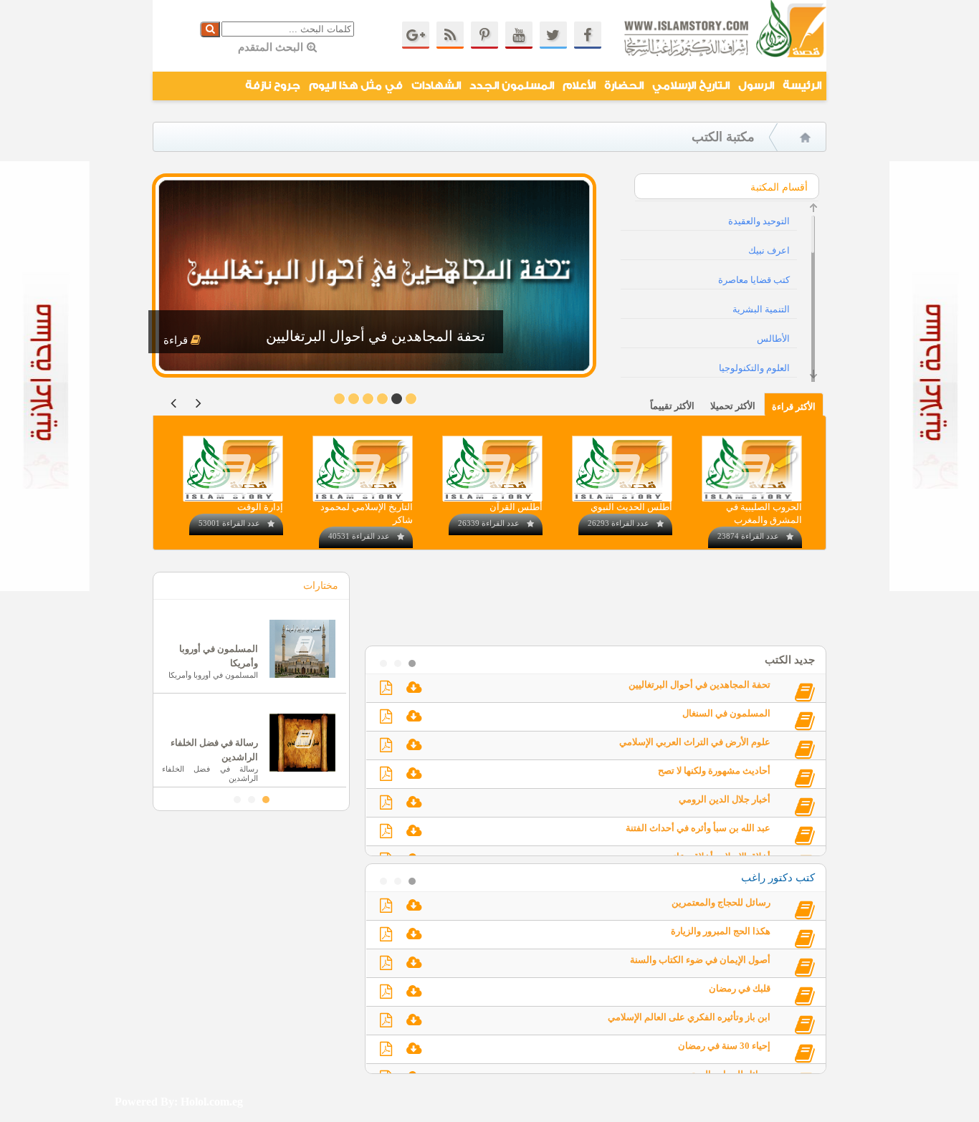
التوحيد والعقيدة (759, 221)
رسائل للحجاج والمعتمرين (721, 902)
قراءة (177, 340)
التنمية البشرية (761, 309)
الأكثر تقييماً (672, 406)
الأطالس (773, 338)
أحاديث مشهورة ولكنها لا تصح (714, 770)
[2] (382, 398)
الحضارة (624, 86)
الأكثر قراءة (794, 406)
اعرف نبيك (769, 250)
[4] (353, 398)
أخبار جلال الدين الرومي (724, 799)
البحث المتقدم (270, 47)
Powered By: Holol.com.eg (179, 1101)
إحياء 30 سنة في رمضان (724, 1045)
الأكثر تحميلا (732, 406)
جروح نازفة (272, 86)
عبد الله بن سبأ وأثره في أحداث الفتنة (698, 828)
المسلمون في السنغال (726, 713)
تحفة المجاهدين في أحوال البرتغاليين (699, 684)
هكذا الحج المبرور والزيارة (720, 931)
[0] (411, 398)
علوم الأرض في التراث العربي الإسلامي (694, 742)
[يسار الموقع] (45, 588)
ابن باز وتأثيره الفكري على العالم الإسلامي (689, 1017)
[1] (396, 398)
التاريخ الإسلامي (691, 86)
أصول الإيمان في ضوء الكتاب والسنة (700, 959)
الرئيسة (802, 86)
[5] (339, 398)
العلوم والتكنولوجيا (754, 368)
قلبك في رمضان (739, 988)
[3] (368, 398)
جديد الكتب (790, 660)
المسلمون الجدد (511, 86)
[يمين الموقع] (934, 588)
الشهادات (436, 86)
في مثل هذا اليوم (356, 86)
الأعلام (579, 86)
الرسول (756, 86)
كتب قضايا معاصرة (754, 279)
